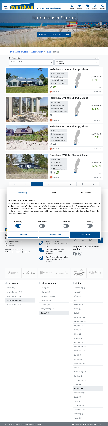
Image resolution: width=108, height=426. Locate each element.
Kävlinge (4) (78, 338)
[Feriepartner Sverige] (13, 272)
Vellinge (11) (78, 414)
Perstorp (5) (78, 376)
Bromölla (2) (78, 305)
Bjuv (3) (76, 300)
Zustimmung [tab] (22, 193)
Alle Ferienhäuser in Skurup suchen (55, 34)
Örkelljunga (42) (79, 363)
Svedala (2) (78, 401)
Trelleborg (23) (79, 410)
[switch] (42, 226)
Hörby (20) (77, 334)
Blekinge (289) (45, 288)
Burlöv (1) (77, 309)
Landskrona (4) (79, 351)
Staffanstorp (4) (79, 393)
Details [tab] (54, 193)
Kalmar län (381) (46, 300)
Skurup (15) (78, 389)
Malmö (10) (78, 359)
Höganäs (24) (78, 326)
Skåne (48, 52)
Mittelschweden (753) (14, 292)
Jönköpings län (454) (47, 296)
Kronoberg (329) (46, 305)
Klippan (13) (78, 342)
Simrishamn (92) (80, 380)
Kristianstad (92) (80, 347)
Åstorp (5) (77, 292)
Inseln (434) (11, 288)
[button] (5, 6)
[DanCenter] (29, 272)
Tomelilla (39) (79, 405)
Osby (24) (77, 368)
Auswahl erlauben (54, 234)
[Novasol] (46, 272)
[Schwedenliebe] (62, 272)
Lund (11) (77, 355)
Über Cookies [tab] (86, 193)
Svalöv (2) (77, 397)
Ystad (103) (78, 418)
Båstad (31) (78, 296)
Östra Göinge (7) (80, 372)
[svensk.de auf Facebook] (75, 254)
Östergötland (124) (47, 309)
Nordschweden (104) (14, 296)
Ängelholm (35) (79, 288)
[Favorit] (100, 87)
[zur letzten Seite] (93, 184)
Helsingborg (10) (80, 321)
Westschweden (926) (14, 305)
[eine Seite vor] (82, 184)
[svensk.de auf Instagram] (80, 254)
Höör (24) (77, 330)
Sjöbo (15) (77, 384)
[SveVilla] (78, 272)
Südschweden (37, 52)
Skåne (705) (44, 313)
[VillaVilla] (95, 272)
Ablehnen (23, 234)
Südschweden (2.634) (14, 300)
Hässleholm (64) (79, 317)
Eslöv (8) (77, 313)
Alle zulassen (85, 234)
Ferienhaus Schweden (18, 52)
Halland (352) (45, 292)
